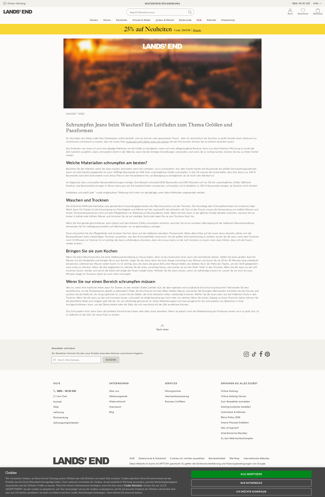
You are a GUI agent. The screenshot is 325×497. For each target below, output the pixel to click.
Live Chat (62, 396)
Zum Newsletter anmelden (235, 401)
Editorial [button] (211, 20)
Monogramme (173, 391)
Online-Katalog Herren (233, 396)
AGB (131, 458)
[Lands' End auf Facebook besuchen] (260, 355)
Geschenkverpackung (177, 396)
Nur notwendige (251, 482)
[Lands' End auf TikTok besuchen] (253, 355)
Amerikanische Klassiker (234, 433)
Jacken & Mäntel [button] (165, 20)
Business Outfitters (175, 401)
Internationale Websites (256, 458)
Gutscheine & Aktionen (233, 412)
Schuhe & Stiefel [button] (141, 20)
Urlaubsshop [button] (228, 20)
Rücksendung (60, 417)
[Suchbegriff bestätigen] (190, 12)
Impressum (115, 406)
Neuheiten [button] (121, 20)
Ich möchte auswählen (251, 491)
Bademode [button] (185, 20)
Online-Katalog (16, 3)
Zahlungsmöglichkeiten (66, 422)
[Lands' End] (17, 12)
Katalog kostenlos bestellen (236, 406)
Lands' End (71, 113)
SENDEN (111, 359)
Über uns (114, 391)
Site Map (235, 458)
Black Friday (230, 417)
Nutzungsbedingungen (239, 463)
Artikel (81, 113)
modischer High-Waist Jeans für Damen (147, 142)
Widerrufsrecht (117, 401)
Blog (111, 412)
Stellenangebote (118, 396)
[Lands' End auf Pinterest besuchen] (266, 355)
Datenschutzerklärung (208, 463)
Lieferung (58, 412)
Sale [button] (199, 20)
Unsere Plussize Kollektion (235, 422)
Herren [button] (107, 20)
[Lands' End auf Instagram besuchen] (246, 355)
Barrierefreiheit (217, 458)
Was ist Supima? (230, 427)
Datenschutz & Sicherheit (152, 458)
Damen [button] (94, 20)
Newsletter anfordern (63, 348)
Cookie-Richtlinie (133, 485)
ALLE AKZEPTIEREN (251, 474)
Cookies (174, 458)
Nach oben (162, 329)
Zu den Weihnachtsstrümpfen (237, 438)
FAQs (56, 406)
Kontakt (57, 401)
